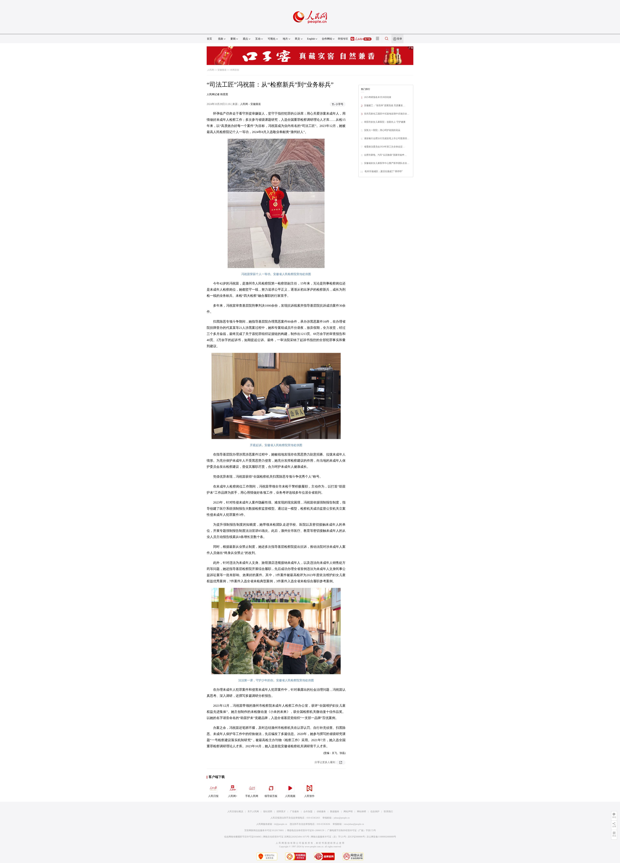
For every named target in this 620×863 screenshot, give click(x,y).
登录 (399, 38)
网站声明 (348, 811)
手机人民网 (251, 796)
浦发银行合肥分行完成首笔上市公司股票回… (386, 138)
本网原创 (234, 70)
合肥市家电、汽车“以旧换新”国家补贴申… (385, 155)
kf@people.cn (280, 824)
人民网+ (232, 796)
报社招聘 (267, 811)
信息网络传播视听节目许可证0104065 (242, 837)
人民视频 (290, 796)
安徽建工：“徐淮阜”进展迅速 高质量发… (384, 105)
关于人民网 (253, 811)
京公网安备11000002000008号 (381, 837)
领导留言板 (270, 796)
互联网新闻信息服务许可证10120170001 (264, 830)
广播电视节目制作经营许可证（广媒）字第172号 (351, 830)
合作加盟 (307, 811)
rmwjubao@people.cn (354, 824)
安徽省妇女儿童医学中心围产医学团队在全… (386, 163)
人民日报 (213, 796)
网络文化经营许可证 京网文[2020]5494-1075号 (286, 837)
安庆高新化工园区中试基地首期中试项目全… (386, 114)
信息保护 (374, 811)
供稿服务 (321, 811)
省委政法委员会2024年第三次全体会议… (384, 146)
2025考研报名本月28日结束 (377, 97)
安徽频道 (222, 70)
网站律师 (361, 811)
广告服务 (294, 811)
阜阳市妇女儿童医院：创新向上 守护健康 (384, 122)
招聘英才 (281, 811)
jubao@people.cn (342, 818)
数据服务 (334, 811)
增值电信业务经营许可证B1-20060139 (305, 830)
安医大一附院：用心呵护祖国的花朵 (382, 130)
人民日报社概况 (235, 811)
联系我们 (388, 811)
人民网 (210, 70)
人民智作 (309, 796)
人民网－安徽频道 (250, 104)
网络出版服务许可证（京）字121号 (328, 837)
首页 (209, 38)
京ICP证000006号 (356, 837)
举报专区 (343, 38)
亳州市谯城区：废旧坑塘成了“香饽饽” (384, 171)
